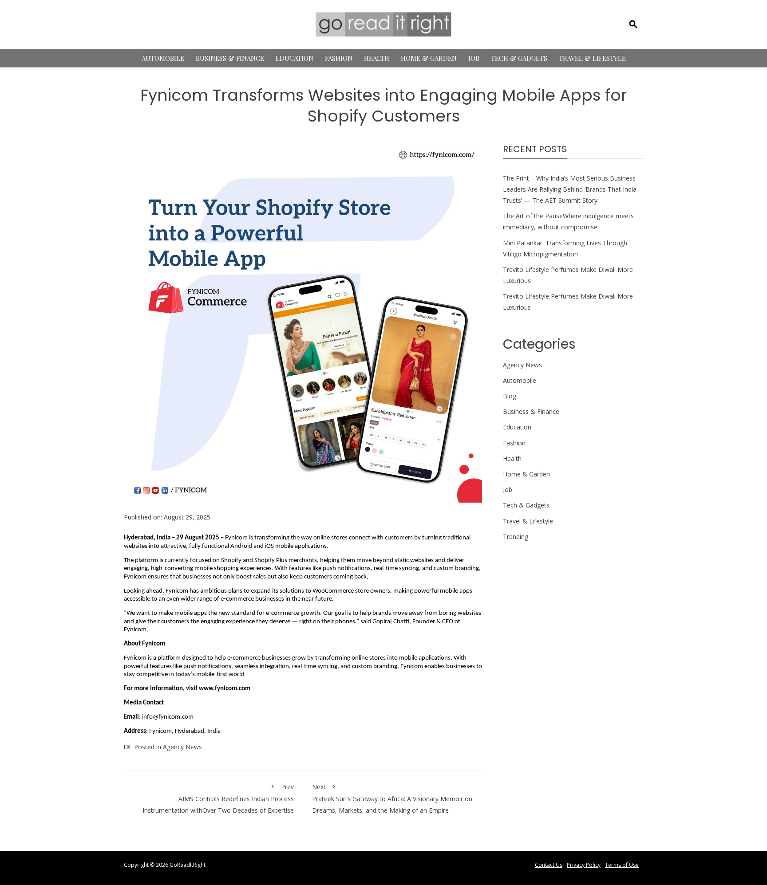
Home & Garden (429, 58)
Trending (515, 536)
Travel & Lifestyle (592, 58)
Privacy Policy (584, 865)
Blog (509, 396)
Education (294, 58)
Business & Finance (230, 58)
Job (473, 58)
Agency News (182, 747)
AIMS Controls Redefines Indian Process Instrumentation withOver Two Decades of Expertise (218, 798)
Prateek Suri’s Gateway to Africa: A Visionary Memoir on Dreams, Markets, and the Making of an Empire (392, 798)
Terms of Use (622, 865)
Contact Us (548, 865)
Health (376, 58)
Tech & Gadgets (519, 58)
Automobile (163, 58)
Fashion (338, 58)
